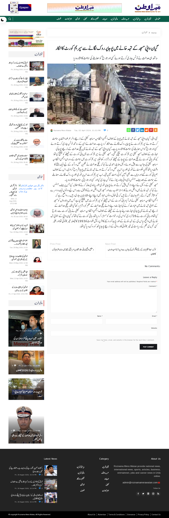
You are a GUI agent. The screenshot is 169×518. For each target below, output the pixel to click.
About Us (91, 514)
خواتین (77, 19)
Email (154, 316)
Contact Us (156, 514)
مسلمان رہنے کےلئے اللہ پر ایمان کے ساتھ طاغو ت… (18, 111)
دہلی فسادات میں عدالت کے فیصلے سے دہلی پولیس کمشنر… (27, 437)
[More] (156, 130)
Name (100, 316)
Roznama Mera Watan (62, 130)
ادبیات (104, 19)
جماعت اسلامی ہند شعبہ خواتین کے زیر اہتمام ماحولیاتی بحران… (19, 211)
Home (154, 33)
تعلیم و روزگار (95, 19)
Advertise (102, 514)
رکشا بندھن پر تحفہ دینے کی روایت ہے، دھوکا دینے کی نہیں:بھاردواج (26, 469)
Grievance (131, 514)
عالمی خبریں (114, 19)
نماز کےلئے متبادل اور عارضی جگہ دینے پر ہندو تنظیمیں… (18, 126)
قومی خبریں (147, 19)
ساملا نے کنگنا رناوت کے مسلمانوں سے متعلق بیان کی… (19, 142)
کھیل (85, 19)
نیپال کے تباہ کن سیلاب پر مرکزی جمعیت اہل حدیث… (18, 80)
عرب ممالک (125, 19)
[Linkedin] (142, 130)
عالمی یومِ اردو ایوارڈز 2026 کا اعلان (29, 370)
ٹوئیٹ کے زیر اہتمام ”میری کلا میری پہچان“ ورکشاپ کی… (19, 227)
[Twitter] (138, 130)
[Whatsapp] (129, 130)
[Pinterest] (151, 130)
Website (154, 328)
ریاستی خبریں (137, 19)
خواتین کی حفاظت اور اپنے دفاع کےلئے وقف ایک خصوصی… (19, 258)
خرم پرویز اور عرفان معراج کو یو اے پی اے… (28, 394)
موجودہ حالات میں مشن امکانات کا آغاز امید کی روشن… (18, 157)
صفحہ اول (158, 19)
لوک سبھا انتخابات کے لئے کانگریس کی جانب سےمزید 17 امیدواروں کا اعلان (132, 252)
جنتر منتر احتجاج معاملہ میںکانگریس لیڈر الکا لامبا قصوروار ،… (18, 242)
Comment (153, 286)
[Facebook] (133, 130)
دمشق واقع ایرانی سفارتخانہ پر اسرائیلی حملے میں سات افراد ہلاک (73, 249)
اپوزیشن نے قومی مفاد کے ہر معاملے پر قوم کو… (20, 273)
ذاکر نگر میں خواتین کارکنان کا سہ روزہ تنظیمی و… (13, 190)
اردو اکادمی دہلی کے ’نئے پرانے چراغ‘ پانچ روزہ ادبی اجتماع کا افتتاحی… (27, 496)
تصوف (59, 19)
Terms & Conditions (116, 514)
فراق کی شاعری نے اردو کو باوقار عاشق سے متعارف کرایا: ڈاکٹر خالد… (26, 483)
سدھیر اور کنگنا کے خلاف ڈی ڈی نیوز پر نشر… (18, 95)
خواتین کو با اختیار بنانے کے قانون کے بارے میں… (20, 289)
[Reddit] (147, 130)
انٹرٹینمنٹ (68, 19)
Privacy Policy (143, 514)
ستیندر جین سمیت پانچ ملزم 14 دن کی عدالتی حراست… (28, 340)
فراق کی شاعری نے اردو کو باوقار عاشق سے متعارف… (18, 64)
